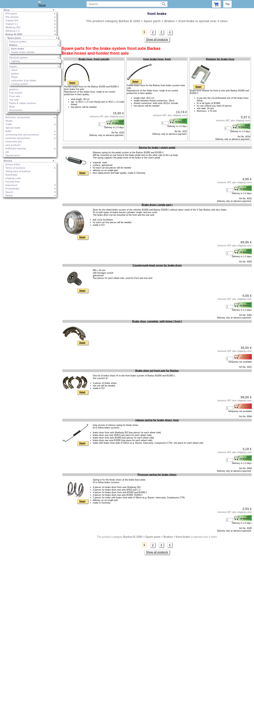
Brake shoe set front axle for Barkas (157, 370)
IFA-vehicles (12, 17)
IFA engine (11, 13)
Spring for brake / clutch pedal (157, 147)
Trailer (8, 124)
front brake (17, 48)
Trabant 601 (12, 20)
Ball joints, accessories (17, 117)
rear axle (14, 99)
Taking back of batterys (18, 171)
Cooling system (19, 84)
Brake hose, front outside (94, 59)
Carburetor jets (13, 141)
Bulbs (8, 131)
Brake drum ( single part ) (157, 204)
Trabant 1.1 (11, 23)
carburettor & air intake (23, 80)
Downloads (11, 174)
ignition (15, 73)
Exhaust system (17, 41)
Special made (12, 127)
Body (12, 106)
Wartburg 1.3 (12, 30)
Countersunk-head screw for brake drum (157, 265)
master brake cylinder (23, 52)
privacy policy (12, 164)
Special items (12, 155)
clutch (14, 70)
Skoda (8, 120)
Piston (14, 77)
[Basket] (216, 4)
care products (12, 145)
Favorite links (12, 181)
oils (7, 151)
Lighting (15, 61)
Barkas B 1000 (13, 34)
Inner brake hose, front (157, 59)
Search (9, 192)
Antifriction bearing (15, 148)
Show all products (157, 39)
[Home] (43, 4)
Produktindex (12, 188)
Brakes (13, 45)
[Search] (163, 4)
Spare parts (14, 37)
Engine (13, 66)
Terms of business (15, 167)
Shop (6, 9)
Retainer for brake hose (220, 59)
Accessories (15, 110)
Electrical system (18, 57)
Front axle (14, 96)
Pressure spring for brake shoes (157, 474)
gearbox (13, 89)
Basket (9, 195)
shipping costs (13, 178)
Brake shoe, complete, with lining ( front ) (157, 321)
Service (7, 160)
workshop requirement (17, 138)
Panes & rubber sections (22, 103)
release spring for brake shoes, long (157, 420)
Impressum (11, 185)
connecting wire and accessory (22, 134)
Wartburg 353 (12, 27)
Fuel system (15, 92)
